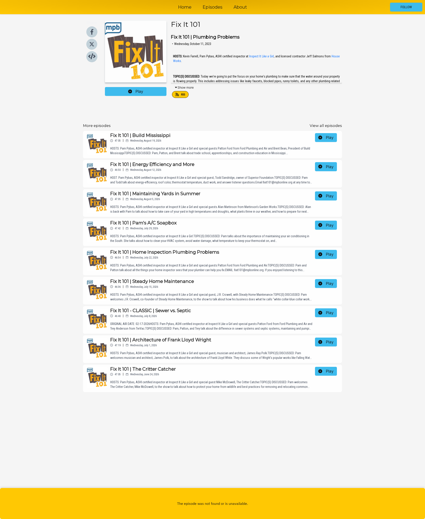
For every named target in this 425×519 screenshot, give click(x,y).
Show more (186, 87)
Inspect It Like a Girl (261, 56)
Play (139, 91)
